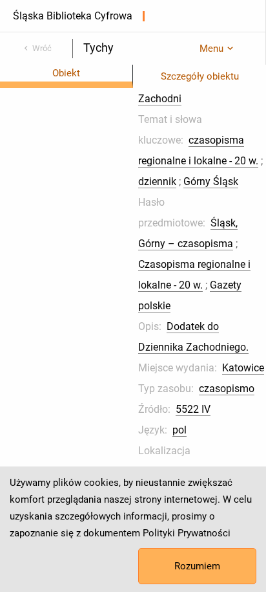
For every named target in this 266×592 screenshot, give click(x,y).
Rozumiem (197, 566)
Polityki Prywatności (186, 533)
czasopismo (226, 388)
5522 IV (193, 409)
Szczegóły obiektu (200, 76)
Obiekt (66, 73)
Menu (211, 48)
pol (179, 430)
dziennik (157, 181)
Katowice (243, 368)
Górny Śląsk (210, 181)
